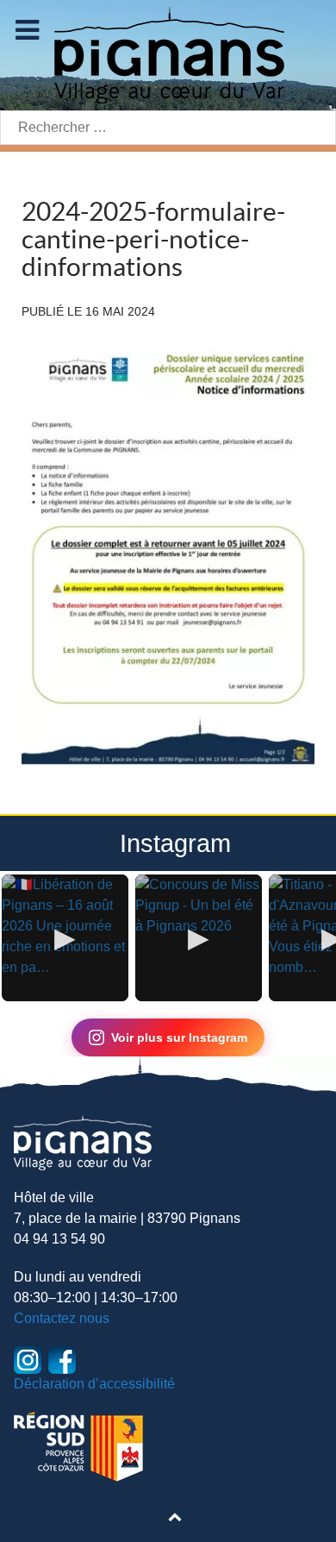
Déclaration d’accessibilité (94, 1383)
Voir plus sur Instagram (179, 1037)
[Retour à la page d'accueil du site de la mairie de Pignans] (168, 54)
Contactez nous (61, 1318)
